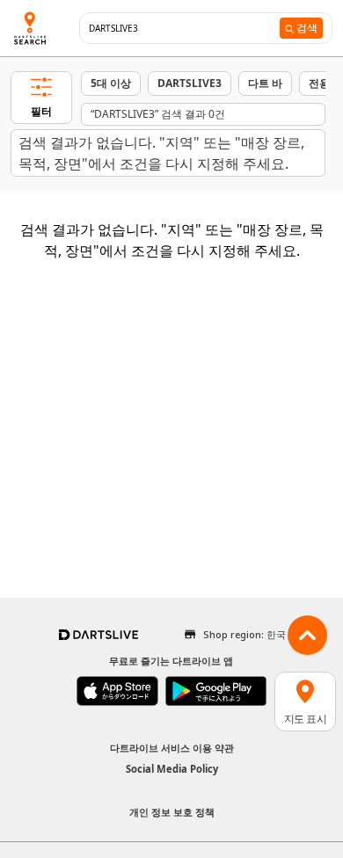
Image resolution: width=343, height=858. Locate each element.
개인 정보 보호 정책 (172, 811)
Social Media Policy (172, 768)
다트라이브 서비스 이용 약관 (172, 747)
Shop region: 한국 (244, 634)
